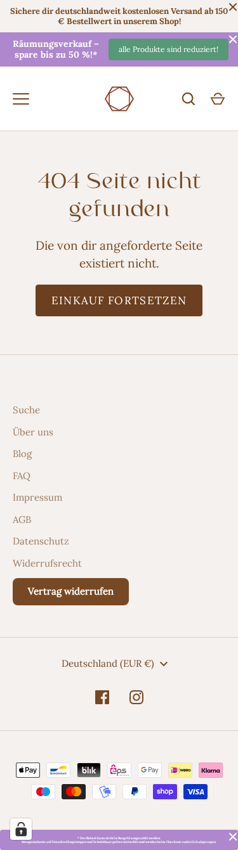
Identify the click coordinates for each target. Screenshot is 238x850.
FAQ (21, 476)
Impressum (37, 497)
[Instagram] (136, 697)
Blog (22, 454)
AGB (22, 519)
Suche (26, 410)
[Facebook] (102, 697)
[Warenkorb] (218, 99)
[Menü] (21, 99)
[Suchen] (188, 99)
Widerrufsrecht (47, 563)
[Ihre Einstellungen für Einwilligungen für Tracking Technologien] (21, 829)
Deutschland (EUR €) (108, 663)
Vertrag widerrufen (71, 591)
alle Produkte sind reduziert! (168, 49)
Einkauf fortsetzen (119, 300)
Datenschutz (41, 541)
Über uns (33, 432)
